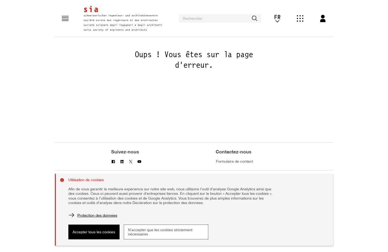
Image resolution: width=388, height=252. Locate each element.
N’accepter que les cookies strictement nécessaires (160, 232)
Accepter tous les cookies (94, 232)
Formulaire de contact (234, 161)
